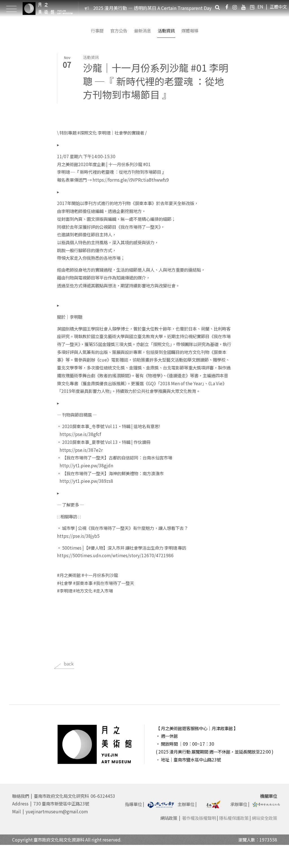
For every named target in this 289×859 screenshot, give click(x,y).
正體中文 (278, 6)
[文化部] (161, 804)
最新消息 (142, 30)
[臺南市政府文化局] (266, 803)
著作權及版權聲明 (199, 818)
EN (260, 6)
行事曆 (97, 30)
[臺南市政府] (213, 803)
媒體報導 (189, 30)
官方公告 (118, 30)
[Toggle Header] (11, 8)
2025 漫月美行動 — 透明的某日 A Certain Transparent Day (152, 8)
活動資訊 (166, 30)
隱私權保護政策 (234, 818)
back (68, 663)
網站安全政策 (264, 818)
